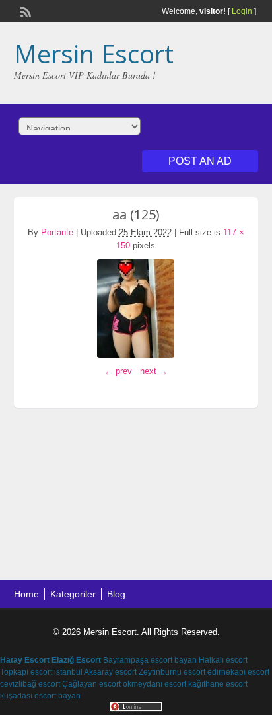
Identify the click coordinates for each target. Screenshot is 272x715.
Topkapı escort (26, 672)
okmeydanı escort (154, 684)
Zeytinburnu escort (172, 672)
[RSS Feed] (24, 10)
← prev (118, 371)
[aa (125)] (136, 308)
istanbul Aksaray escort (95, 672)
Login (242, 11)
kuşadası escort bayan (40, 695)
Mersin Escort (94, 53)
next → (154, 371)
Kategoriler (73, 594)
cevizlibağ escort (30, 684)
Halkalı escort (223, 660)
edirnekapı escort (238, 672)
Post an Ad (200, 161)
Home (26, 594)
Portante (57, 232)
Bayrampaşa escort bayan (150, 660)
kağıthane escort (218, 684)
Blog (116, 594)
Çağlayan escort (91, 684)
